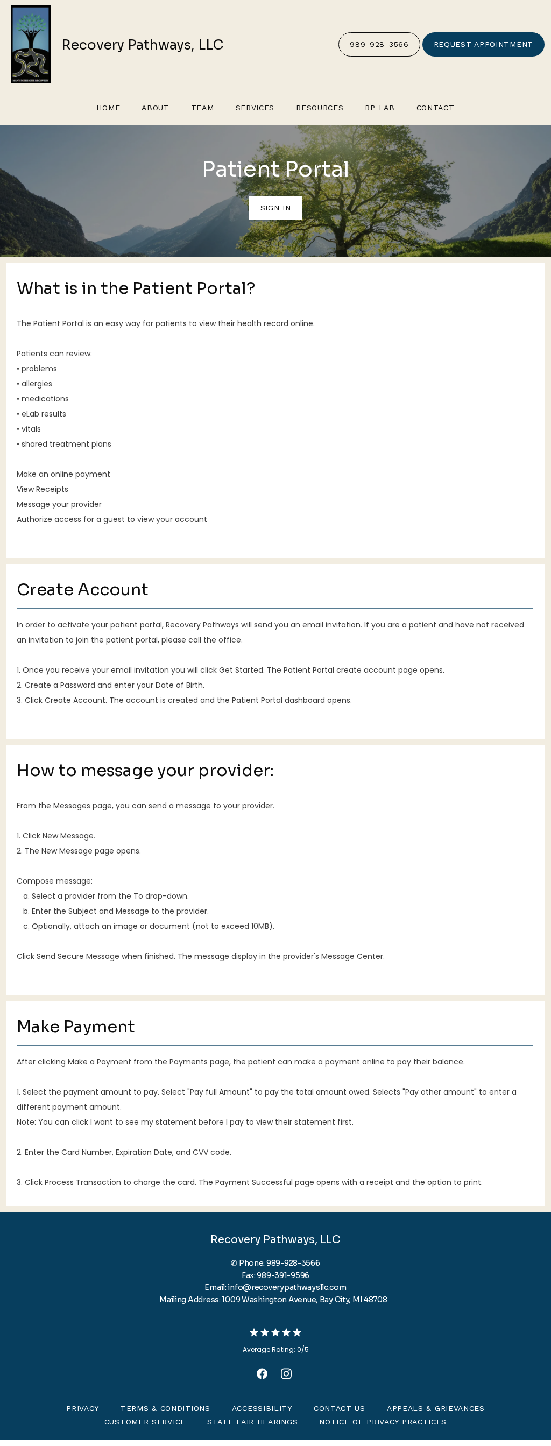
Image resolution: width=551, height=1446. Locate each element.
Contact (435, 107)
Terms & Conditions (165, 1408)
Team (202, 107)
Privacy (82, 1408)
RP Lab (379, 107)
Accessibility (262, 1408)
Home (108, 107)
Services (255, 107)
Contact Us (339, 1408)
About (155, 107)
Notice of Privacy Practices (383, 1421)
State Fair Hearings (252, 1421)
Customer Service (145, 1421)
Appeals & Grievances (436, 1408)
